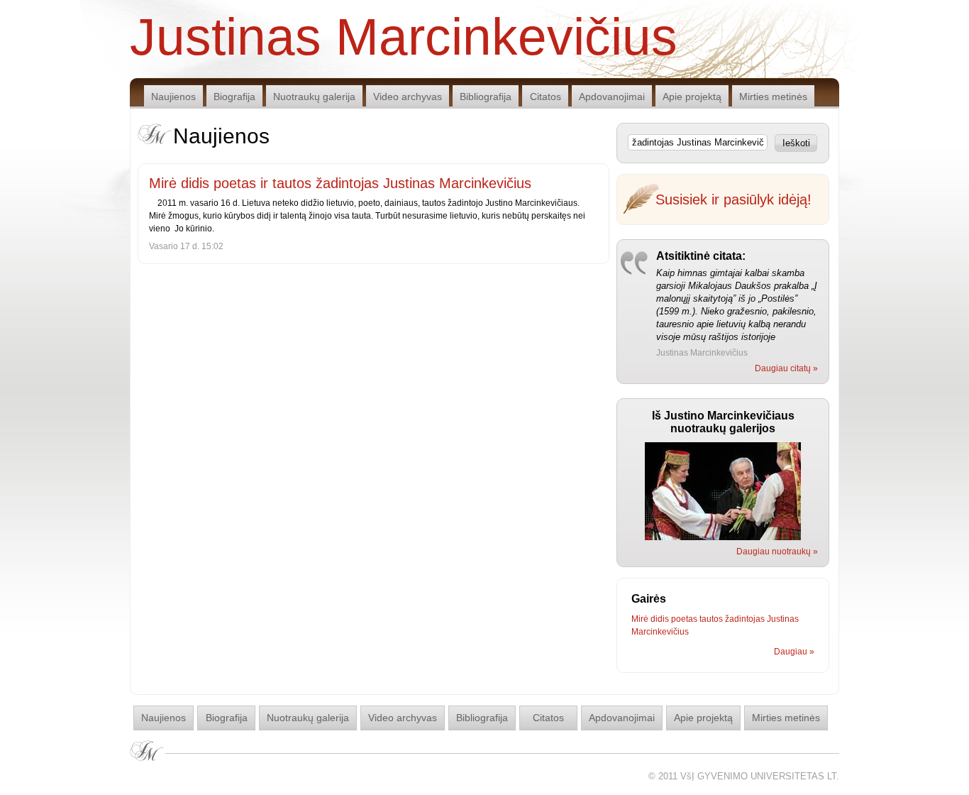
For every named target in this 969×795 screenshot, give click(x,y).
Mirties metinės (773, 96)
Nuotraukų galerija (314, 96)
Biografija (234, 96)
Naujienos (173, 96)
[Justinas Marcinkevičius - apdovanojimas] (723, 537)
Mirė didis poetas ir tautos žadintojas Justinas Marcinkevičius (340, 183)
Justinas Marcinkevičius (403, 35)
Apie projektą (692, 96)
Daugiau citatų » (786, 368)
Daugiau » (794, 652)
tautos (711, 619)
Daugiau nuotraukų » (777, 551)
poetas (684, 619)
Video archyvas (407, 96)
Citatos (545, 96)
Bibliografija (485, 96)
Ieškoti (796, 143)
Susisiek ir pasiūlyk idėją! (733, 199)
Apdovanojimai (612, 96)
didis (659, 619)
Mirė (639, 619)
